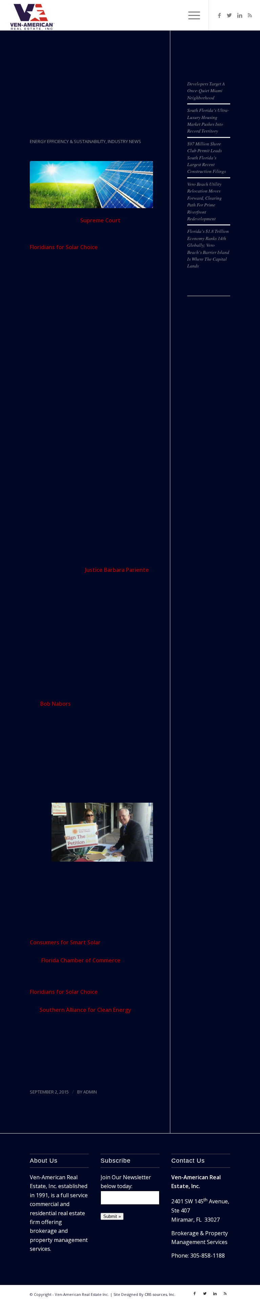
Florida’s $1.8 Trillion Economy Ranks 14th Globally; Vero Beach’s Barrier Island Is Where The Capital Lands (208, 248)
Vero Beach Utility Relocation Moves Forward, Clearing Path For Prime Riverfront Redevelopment (204, 201)
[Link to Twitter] (229, 15)
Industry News (124, 141)
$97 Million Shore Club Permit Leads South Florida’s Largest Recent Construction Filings (206, 157)
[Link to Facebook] (219, 15)
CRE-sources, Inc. (160, 1294)
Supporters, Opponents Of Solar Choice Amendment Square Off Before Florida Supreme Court (90, 101)
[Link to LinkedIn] (240, 15)
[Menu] (190, 15)
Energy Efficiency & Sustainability (68, 141)
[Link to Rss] (250, 15)
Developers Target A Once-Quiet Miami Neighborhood (206, 90)
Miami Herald (67, 1072)
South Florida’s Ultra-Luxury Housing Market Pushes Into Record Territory (208, 120)
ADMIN (90, 1092)
